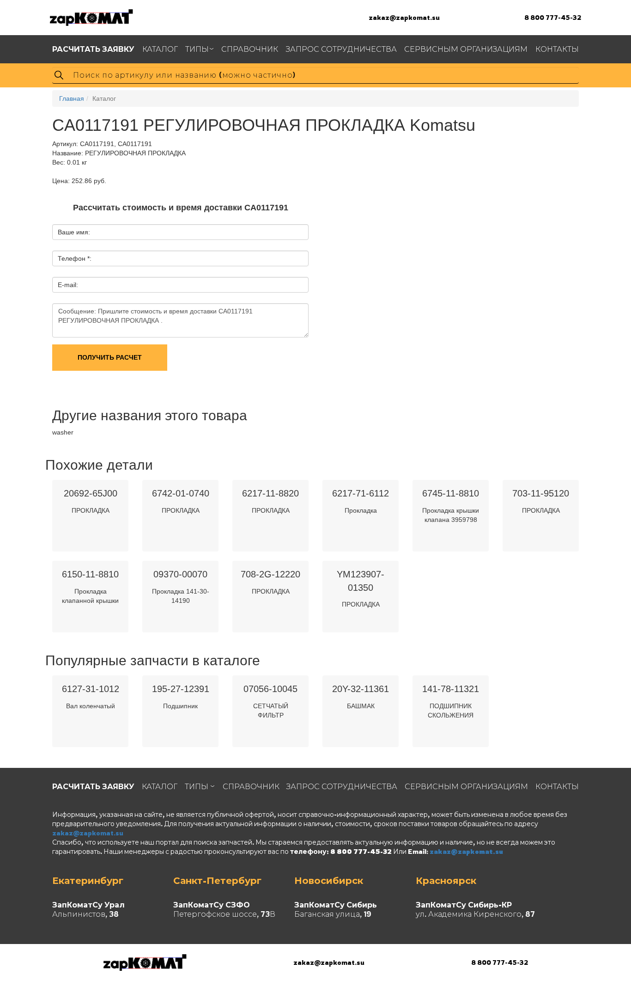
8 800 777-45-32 (552, 17)
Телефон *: (74, 258)
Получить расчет (110, 357)
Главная (71, 98)
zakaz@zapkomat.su (404, 17)
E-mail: (68, 284)
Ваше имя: (74, 232)
